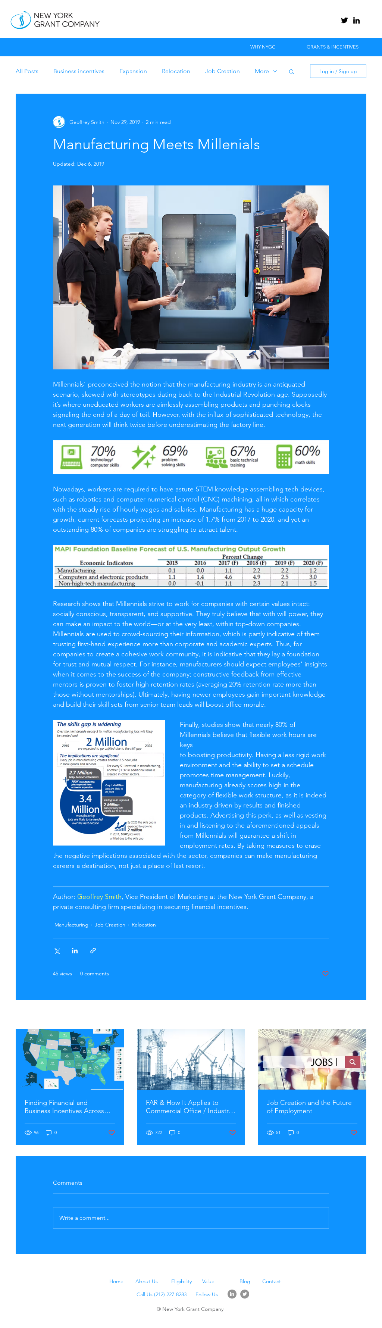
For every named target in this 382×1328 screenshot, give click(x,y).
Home (116, 1281)
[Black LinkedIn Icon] (356, 20)
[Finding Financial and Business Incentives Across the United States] (70, 1059)
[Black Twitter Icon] (344, 20)
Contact (271, 1281)
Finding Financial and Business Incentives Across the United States (64, 1107)
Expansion (133, 71)
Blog (244, 1281)
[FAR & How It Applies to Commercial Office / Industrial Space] (191, 1059)
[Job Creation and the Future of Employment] (312, 1059)
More (262, 71)
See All (358, 1015)
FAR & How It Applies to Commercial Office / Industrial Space (190, 1107)
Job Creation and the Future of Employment (309, 1107)
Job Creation (222, 71)
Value (208, 1281)
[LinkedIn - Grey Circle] (232, 1294)
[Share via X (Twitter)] (56, 950)
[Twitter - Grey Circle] (244, 1294)
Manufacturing (71, 924)
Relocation (176, 71)
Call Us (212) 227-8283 (162, 1294)
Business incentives (78, 71)
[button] (291, 71)
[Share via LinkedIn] (74, 950)
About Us (146, 1281)
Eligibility (182, 1281)
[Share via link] (93, 950)
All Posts (27, 71)
